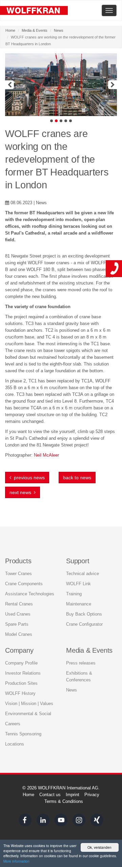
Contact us (50, 794)
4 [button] (65, 120)
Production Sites (21, 683)
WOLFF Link (78, 583)
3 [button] (61, 120)
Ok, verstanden (99, 847)
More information (16, 861)
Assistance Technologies (29, 593)
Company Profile (21, 663)
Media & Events (34, 30)
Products (18, 561)
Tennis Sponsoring (23, 733)
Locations (14, 744)
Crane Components (24, 583)
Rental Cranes (19, 603)
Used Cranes (17, 614)
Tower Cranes (18, 573)
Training (74, 593)
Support (77, 561)
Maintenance (78, 603)
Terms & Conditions (63, 801)
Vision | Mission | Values (29, 703)
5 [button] (70, 120)
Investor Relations (23, 673)
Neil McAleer (46, 455)
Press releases (81, 663)
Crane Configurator (84, 624)
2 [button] (56, 120)
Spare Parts (16, 624)
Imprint (72, 794)
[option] (61, 84)
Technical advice (82, 573)
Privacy (91, 794)
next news (21, 492)
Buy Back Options (84, 614)
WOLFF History (20, 693)
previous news (28, 477)
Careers (12, 723)
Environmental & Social (28, 713)
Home (10, 30)
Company (19, 650)
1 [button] (51, 120)
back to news (77, 477)
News (58, 30)
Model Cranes (18, 634)
